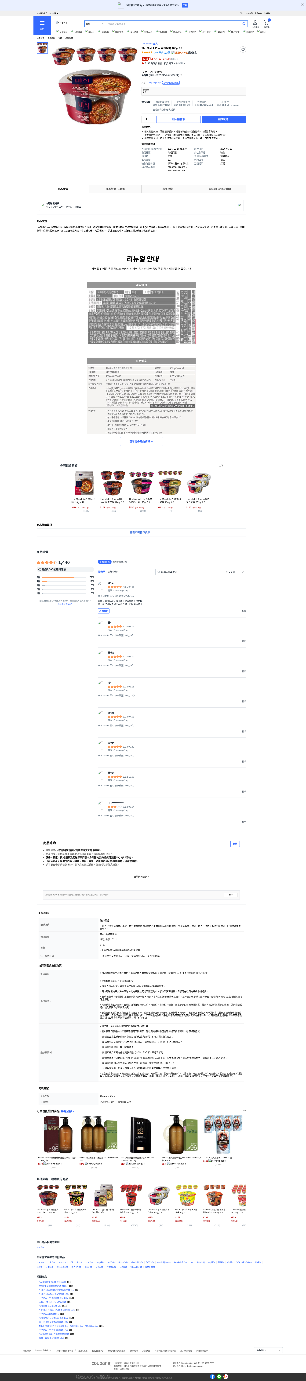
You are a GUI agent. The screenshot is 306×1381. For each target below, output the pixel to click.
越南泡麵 (51, 1262)
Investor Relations (43, 1350)
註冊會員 (249, 13)
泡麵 (60, 38)
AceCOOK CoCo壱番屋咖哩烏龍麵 (54, 1334)
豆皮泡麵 (111, 1262)
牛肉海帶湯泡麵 (180, 1262)
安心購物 (134, 1350)
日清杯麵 (40, 1262)
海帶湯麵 (99, 1267)
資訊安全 (146, 1350)
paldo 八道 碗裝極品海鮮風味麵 (52, 1302)
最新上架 (112, 571)
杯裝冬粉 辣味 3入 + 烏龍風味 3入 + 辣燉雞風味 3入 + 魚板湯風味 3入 (68, 1326)
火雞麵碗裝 (111, 1267)
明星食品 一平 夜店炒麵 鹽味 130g (53, 1298)
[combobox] (235, 572)
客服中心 (258, 13)
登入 (242, 13)
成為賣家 (267, 13)
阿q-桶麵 (100, 1262)
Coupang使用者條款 (64, 1350)
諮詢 (235, 843)
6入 (192, 1262)
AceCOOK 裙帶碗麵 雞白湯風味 (52, 1282)
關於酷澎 (27, 1350)
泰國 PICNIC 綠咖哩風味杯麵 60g (53, 1286)
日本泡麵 (49, 1267)
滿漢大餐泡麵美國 (244, 1262)
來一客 (79, 1262)
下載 (185, 5)
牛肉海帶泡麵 (136, 1267)
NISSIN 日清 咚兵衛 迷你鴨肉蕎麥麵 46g (56, 1290)
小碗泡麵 (88, 1267)
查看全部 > (67, 1111)
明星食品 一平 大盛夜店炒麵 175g (53, 1330)
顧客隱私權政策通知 (116, 1350)
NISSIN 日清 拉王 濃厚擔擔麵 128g (54, 1294)
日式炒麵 (123, 1267)
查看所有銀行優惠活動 (164, 109)
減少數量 (153, 117)
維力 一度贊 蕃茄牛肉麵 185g (51, 1338)
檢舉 (231, 895)
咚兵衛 (230, 1262)
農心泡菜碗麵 (62, 1267)
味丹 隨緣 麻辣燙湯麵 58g (50, 1306)
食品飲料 (51, 38)
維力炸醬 (201, 1262)
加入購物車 (178, 119)
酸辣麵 (221, 1262)
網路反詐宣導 (202, 1350)
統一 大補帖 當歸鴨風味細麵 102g (53, 1322)
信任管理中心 (98, 1350)
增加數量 (153, 121)
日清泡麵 (89, 1262)
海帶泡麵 (150, 1262)
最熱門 (102, 571)
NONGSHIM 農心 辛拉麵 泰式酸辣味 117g (57, 1310)
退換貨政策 (82, 1350)
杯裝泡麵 (69, 38)
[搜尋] (244, 23)
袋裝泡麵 (40, 1247)
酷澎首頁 (40, 38)
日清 (71, 1262)
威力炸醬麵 (150, 1267)
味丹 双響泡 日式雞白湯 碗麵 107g (53, 1318)
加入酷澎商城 (186, 1350)
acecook (62, 1262)
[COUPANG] (101, 1364)
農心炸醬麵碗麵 (164, 1262)
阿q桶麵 (211, 1262)
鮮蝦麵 (258, 1262)
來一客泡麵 (123, 1262)
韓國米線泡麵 (137, 1262)
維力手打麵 (76, 1267)
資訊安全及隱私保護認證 (165, 1350)
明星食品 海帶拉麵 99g (49, 1314)
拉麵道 (39, 1267)
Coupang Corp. (163, 83)
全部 (88, 24)
